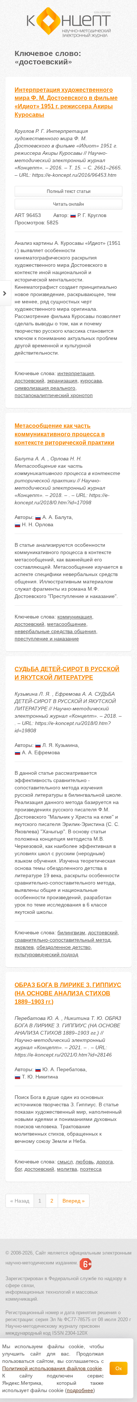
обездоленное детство (64, 947)
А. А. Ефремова (40, 752)
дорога (104, 1161)
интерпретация (75, 373)
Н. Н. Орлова (36, 524)
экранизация (62, 381)
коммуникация (74, 617)
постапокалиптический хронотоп (54, 395)
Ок (118, 1368)
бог (18, 1169)
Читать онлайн (68, 204)
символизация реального (45, 388)
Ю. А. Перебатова (63, 1069)
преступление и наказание (47, 639)
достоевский (29, 381)
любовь (85, 1161)
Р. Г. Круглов (91, 215)
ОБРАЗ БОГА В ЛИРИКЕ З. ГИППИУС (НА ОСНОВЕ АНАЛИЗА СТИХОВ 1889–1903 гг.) (68, 993)
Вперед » (73, 1201)
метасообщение (66, 624)
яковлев (24, 947)
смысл (65, 1161)
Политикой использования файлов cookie (52, 1368)
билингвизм (71, 932)
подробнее (80, 1390)
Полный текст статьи (69, 191)
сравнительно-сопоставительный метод (62, 940)
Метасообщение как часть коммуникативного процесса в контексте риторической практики (64, 434)
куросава (91, 381)
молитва (67, 1169)
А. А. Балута (56, 517)
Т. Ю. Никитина (39, 1077)
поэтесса (91, 1169)
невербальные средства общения (55, 631)
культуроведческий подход (46, 954)
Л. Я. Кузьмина (59, 745)
